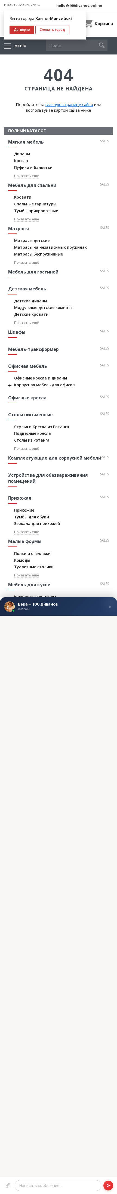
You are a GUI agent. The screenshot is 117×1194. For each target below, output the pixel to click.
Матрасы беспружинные (38, 254)
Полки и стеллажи (32, 553)
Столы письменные (30, 415)
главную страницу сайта (69, 104)
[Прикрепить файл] (8, 1185)
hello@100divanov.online (79, 5)
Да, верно (22, 29)
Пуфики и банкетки (33, 167)
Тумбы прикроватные (36, 210)
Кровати (22, 197)
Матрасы (18, 229)
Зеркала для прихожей (37, 523)
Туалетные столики (34, 566)
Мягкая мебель (26, 142)
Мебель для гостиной (33, 272)
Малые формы (24, 541)
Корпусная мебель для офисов (44, 384)
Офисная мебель (27, 366)
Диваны (22, 153)
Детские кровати (31, 314)
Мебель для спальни (32, 185)
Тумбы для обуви (31, 516)
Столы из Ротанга (32, 440)
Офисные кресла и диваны (40, 378)
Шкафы (16, 332)
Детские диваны (30, 300)
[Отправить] (108, 1185)
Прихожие (24, 510)
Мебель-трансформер (33, 349)
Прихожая (19, 498)
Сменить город (52, 29)
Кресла (21, 160)
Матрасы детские (32, 240)
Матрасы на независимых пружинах (50, 247)
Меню (20, 45)
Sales (104, 141)
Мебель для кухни (29, 585)
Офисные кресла (27, 398)
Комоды (22, 560)
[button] (101, 45)
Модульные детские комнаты (43, 307)
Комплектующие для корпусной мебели (54, 458)
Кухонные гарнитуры (35, 596)
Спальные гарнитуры (35, 203)
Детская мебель (27, 289)
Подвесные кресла (32, 433)
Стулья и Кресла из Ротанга (41, 426)
